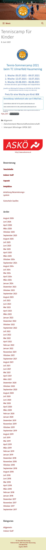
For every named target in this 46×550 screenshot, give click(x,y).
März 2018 (7, 489)
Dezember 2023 (9, 287)
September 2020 (10, 389)
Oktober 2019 (9, 427)
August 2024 (8, 266)
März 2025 (7, 256)
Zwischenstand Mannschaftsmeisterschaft (22, 124)
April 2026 (7, 225)
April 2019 (7, 444)
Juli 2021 (6, 365)
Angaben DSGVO (23, 547)
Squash (6, 181)
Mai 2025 (7, 249)
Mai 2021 (6, 372)
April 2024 (7, 276)
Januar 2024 (8, 283)
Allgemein (8, 120)
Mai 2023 (7, 307)
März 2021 (7, 379)
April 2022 (7, 341)
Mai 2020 (7, 403)
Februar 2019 (8, 451)
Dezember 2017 (9, 499)
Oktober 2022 (9, 324)
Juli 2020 (6, 396)
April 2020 (7, 407)
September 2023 (10, 293)
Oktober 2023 (9, 290)
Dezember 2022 (9, 321)
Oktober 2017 (9, 506)
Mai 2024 (7, 273)
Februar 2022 (8, 345)
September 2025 (10, 235)
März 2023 (7, 314)
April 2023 (7, 311)
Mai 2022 (7, 338)
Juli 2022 (6, 331)
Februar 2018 (8, 492)
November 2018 (10, 461)
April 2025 (7, 252)
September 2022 (10, 328)
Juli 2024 (6, 270)
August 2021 (8, 362)
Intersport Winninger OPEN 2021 (17, 127)
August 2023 (8, 297)
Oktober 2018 (9, 465)
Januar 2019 (8, 455)
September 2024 (10, 263)
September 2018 (10, 468)
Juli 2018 (6, 475)
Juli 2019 (6, 437)
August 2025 (8, 239)
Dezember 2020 (9, 383)
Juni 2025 (7, 246)
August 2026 (8, 218)
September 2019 (10, 430)
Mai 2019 (7, 441)
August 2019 (8, 434)
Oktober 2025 (9, 232)
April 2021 (7, 376)
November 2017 (9, 502)
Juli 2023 (6, 300)
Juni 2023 (7, 304)
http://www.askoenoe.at (23, 152)
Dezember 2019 (9, 420)
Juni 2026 (7, 222)
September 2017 (10, 509)
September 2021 (10, 359)
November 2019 (10, 424)
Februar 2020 (8, 413)
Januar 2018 (8, 496)
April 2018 (7, 485)
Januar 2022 (8, 348)
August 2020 (8, 393)
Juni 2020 (7, 400)
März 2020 (7, 410)
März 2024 (7, 280)
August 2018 (8, 472)
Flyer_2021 (4, 114)
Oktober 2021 (9, 355)
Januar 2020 (8, 417)
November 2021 (9, 352)
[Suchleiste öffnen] (42, 23)
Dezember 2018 (9, 458)
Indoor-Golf (8, 175)
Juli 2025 (6, 242)
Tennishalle (8, 169)
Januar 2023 (8, 317)
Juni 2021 (7, 369)
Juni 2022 (7, 335)
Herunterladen (14, 114)
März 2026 (7, 228)
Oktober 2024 (9, 259)
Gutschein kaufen (10, 201)
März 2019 (7, 448)
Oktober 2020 (9, 386)
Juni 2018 (7, 478)
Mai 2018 (7, 482)
